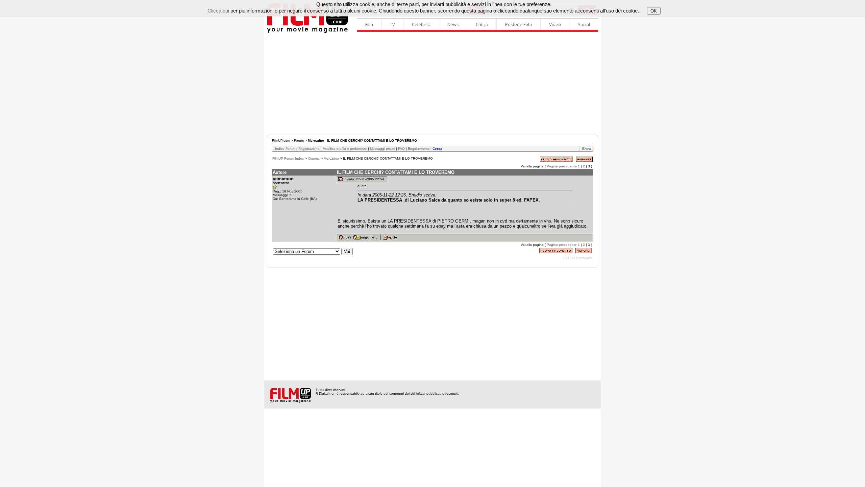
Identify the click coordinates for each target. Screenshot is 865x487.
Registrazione (309, 148)
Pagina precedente (562, 166)
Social (584, 24)
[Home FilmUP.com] (307, 32)
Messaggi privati (382, 148)
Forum (299, 140)
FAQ (401, 148)
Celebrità (421, 24)
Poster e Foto (518, 24)
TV (392, 24)
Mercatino (331, 158)
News (453, 24)
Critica (482, 24)
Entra (586, 148)
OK (653, 11)
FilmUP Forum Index (288, 158)
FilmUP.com (281, 140)
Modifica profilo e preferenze (345, 148)
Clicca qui (218, 11)
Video (555, 24)
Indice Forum (285, 148)
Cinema (314, 158)
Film (369, 24)
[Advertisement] (432, 84)
